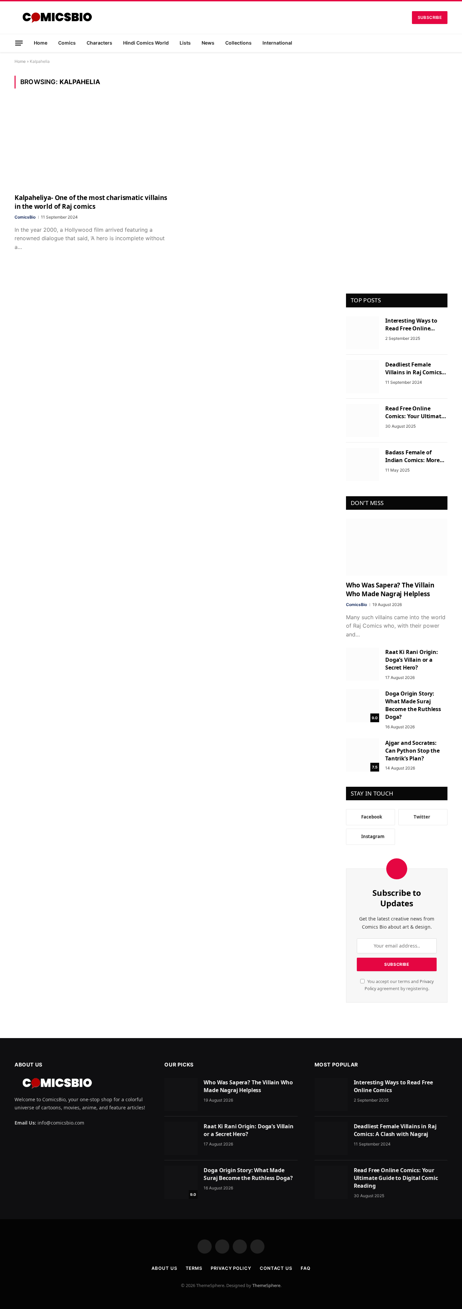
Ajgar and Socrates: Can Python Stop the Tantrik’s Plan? (412, 750)
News (208, 43)
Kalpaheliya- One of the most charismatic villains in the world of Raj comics (91, 202)
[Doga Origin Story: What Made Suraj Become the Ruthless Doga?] (362, 705)
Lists (185, 43)
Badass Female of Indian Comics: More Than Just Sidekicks (412, 456)
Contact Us (276, 1268)
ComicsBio (25, 217)
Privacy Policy (231, 1268)
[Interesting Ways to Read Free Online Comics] (362, 332)
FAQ (305, 1268)
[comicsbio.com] (57, 17)
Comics (67, 43)
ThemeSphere (266, 1285)
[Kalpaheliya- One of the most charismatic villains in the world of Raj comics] (91, 145)
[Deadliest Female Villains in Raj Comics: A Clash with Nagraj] (362, 376)
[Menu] (19, 42)
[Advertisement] (396, 177)
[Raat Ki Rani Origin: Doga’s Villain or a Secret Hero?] (362, 664)
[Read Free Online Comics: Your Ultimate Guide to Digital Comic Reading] (362, 420)
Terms (194, 1268)
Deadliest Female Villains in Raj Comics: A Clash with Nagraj (414, 368)
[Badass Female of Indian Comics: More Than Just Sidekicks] (362, 464)
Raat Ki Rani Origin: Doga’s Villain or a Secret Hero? (411, 659)
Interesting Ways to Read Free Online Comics (411, 324)
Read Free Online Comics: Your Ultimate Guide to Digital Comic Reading (414, 412)
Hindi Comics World (146, 43)
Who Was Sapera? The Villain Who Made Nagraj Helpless (390, 589)
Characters (99, 43)
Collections (238, 43)
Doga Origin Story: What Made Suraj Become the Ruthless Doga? (413, 705)
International (277, 43)
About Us (164, 1268)
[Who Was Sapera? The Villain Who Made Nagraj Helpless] (396, 547)
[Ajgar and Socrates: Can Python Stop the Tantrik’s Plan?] (362, 755)
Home (40, 43)
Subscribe (430, 17)
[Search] (444, 43)
